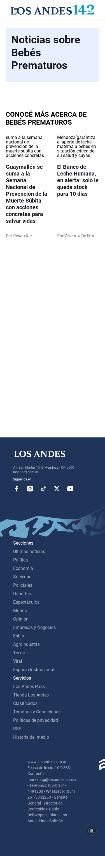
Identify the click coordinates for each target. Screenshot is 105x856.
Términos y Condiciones (36, 712)
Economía (23, 568)
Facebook (16, 488)
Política (20, 560)
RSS (17, 728)
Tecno (19, 652)
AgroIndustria (26, 644)
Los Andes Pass (29, 686)
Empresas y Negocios (34, 627)
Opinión (21, 619)
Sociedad (22, 576)
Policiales (22, 585)
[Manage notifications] (91, 830)
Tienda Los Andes (31, 695)
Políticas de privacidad (35, 720)
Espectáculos (26, 602)
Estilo (18, 636)
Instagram (30, 488)
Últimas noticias (29, 551)
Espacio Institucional (33, 669)
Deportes (22, 593)
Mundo (20, 610)
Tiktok (43, 488)
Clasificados (25, 703)
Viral (17, 661)
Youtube (70, 488)
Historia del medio (31, 737)
